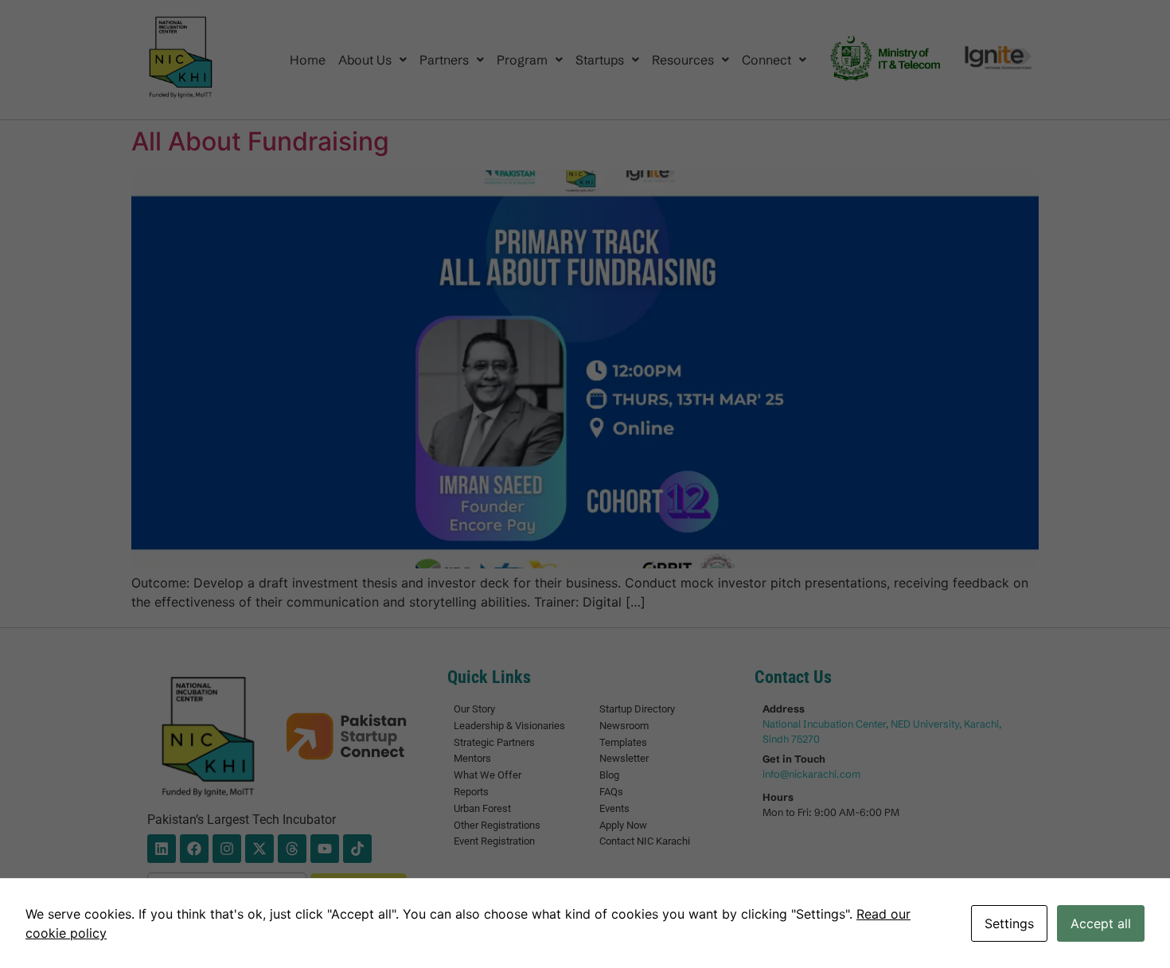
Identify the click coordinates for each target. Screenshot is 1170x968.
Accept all (1101, 923)
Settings (1009, 923)
